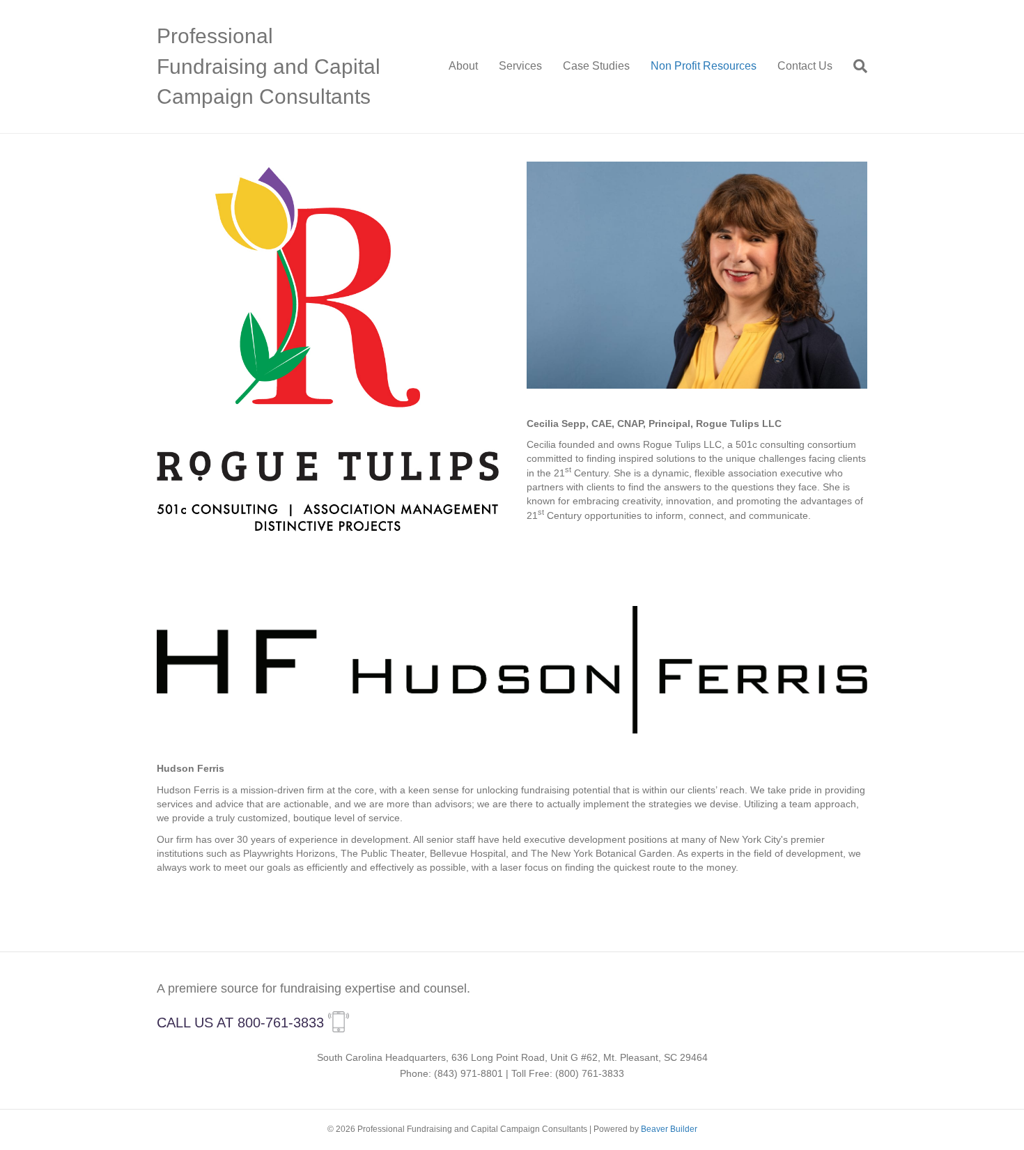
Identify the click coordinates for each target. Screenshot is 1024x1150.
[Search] (855, 66)
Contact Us (804, 66)
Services (520, 66)
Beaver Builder (669, 1129)
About (463, 66)
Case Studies (596, 66)
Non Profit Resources (704, 66)
